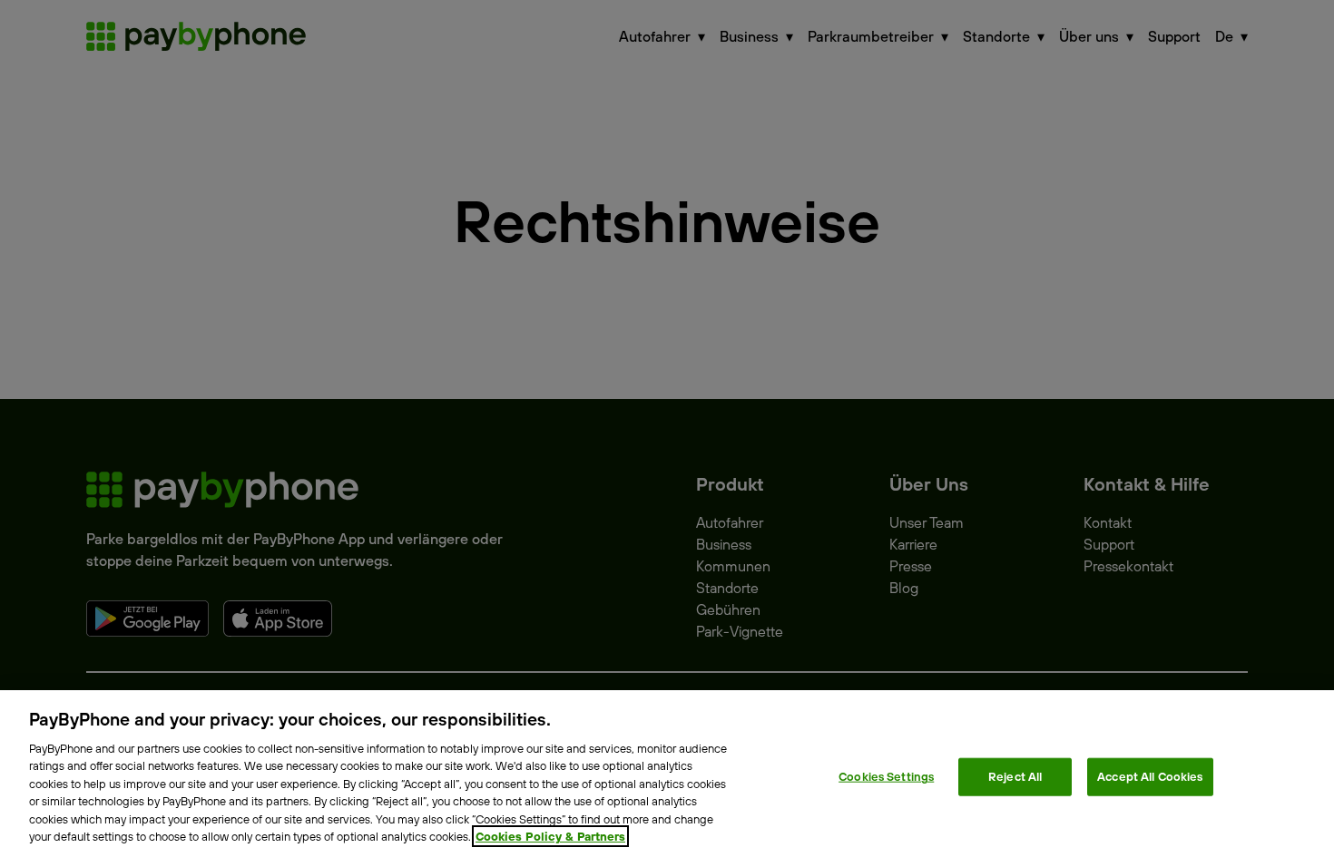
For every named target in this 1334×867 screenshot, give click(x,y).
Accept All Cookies (1149, 776)
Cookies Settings (886, 776)
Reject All (1015, 776)
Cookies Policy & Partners (550, 836)
